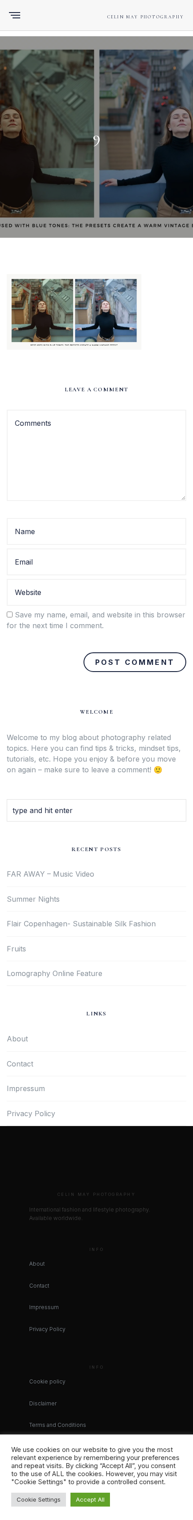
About (17, 1038)
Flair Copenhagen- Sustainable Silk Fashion (81, 923)
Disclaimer (43, 1403)
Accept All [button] (90, 1499)
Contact (20, 1063)
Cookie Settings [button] (39, 1499)
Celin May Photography (145, 17)
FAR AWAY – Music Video (50, 873)
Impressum (26, 1088)
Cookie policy (47, 1381)
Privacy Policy (31, 1113)
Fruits (16, 948)
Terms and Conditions (57, 1425)
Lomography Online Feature (54, 973)
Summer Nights (33, 899)
